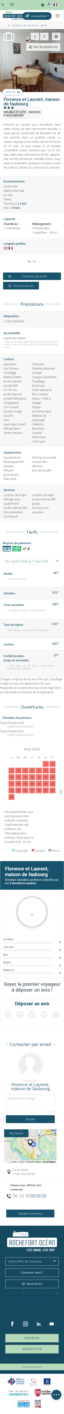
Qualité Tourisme (34, 1382)
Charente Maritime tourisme (18, 1393)
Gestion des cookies (32, 1366)
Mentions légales (39, 1361)
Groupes (32, 1293)
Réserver (32, 1338)
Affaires (14, 1293)
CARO (24, 1404)
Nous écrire (34, 1284)
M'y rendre (16, 1133)
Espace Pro (33, 1298)
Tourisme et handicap (47, 1381)
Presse (49, 1293)
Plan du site (22, 1361)
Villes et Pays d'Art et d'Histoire (38, 1404)
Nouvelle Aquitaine (42, 1393)
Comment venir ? (32, 1272)
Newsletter (32, 1349)
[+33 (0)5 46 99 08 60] (3, 4)
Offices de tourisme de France (16, 1382)
